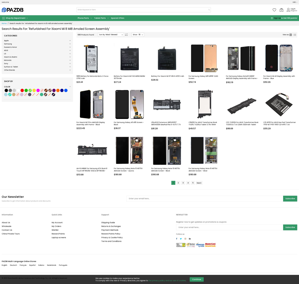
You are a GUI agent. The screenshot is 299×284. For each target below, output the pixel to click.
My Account (57, 222)
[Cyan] (10, 94)
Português (63, 265)
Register (294, 10)
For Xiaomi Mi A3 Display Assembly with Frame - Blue (279, 77)
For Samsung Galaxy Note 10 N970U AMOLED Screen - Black (165, 169)
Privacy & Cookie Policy (112, 237)
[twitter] (181, 239)
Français (23, 265)
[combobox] (144, 9)
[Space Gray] (45, 94)
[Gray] (10, 90)
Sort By (102, 35)
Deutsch (13, 265)
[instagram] (185, 239)
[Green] (26, 90)
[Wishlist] (274, 9)
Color (7, 87)
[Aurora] (29, 94)
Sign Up (277, 18)
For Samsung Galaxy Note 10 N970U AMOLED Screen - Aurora (128, 169)
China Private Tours (11, 233)
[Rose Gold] (18, 94)
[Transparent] (25, 94)
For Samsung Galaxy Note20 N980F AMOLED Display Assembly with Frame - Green (242, 78)
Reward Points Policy (110, 233)
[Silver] (14, 90)
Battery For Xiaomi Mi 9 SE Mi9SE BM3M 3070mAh (129, 77)
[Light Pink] (42, 90)
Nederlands (51, 265)
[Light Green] (30, 90)
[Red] (22, 90)
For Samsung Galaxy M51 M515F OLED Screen (203, 77)
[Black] (6, 90)
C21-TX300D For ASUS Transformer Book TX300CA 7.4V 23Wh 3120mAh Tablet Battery (242, 124)
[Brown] (46, 90)
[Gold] (14, 94)
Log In (293, 9)
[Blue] (66, 90)
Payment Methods (109, 230)
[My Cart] (281, 9)
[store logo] (13, 9)
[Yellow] (34, 90)
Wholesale (6, 226)
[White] (18, 90)
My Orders (56, 226)
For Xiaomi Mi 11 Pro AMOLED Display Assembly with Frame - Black (91, 123)
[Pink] (38, 90)
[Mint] (41, 94)
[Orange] (58, 90)
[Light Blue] (6, 94)
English (4, 265)
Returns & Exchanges (111, 226)
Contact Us (7, 230)
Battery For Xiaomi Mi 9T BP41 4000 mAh (167, 76)
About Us (6, 222)
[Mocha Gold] (50, 90)
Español (32, 265)
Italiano (41, 265)
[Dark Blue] (62, 90)
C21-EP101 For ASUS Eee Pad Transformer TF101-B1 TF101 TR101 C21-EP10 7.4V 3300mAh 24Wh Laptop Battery (279, 124)
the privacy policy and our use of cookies (167, 280)
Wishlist (55, 230)
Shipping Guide (108, 222)
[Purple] (54, 90)
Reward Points (58, 233)
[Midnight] (53, 94)
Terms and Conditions (111, 241)
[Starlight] (49, 94)
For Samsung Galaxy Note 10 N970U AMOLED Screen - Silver (203, 169)
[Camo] (33, 94)
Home (4, 23)
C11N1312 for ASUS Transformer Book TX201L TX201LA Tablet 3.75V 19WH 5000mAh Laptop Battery (203, 124)
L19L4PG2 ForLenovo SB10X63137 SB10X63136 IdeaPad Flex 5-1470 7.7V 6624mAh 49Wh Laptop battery (166, 124)
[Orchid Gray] (21, 94)
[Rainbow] (37, 94)
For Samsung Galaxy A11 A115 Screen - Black (129, 123)
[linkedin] (190, 239)
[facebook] (176, 239)
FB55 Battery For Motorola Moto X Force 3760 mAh (92, 77)
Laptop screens (59, 237)
